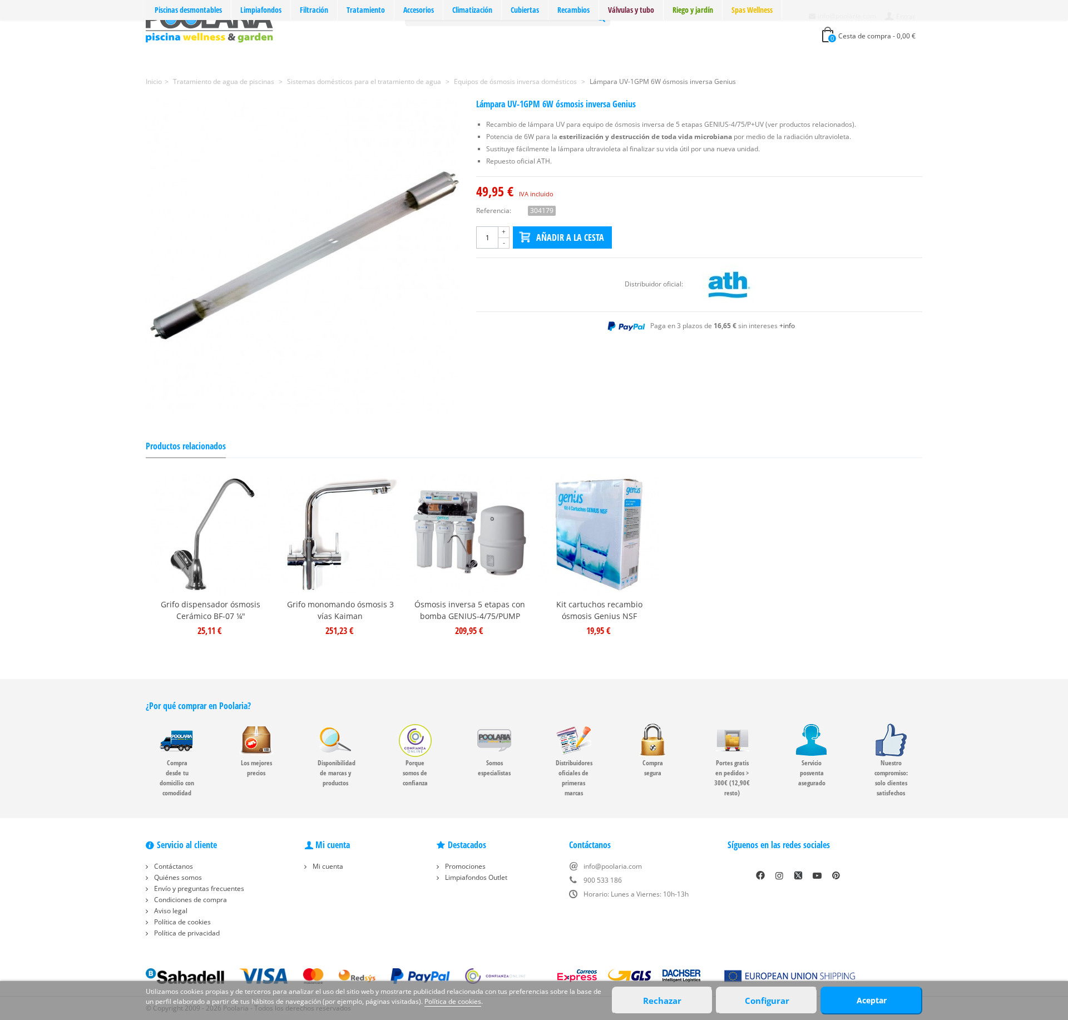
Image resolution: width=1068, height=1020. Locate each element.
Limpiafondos (260, 9)
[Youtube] (817, 875)
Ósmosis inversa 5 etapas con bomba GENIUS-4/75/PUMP (469, 610)
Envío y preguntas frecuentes (198, 888)
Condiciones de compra (189, 899)
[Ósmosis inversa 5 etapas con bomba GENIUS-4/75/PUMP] (470, 534)
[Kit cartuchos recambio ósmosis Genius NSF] (599, 534)
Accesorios (418, 9)
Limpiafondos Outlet (475, 877)
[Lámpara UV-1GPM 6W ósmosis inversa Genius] (302, 256)
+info (787, 325)
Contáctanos (172, 866)
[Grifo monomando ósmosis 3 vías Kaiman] (340, 534)
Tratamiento (366, 9)
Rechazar (662, 1000)
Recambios (573, 9)
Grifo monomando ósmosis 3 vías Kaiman (340, 610)
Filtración (314, 9)
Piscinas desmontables (188, 9)
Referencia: (493, 210)
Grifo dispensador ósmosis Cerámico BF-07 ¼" (210, 610)
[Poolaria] (209, 24)
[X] (798, 875)
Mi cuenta (327, 866)
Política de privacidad (186, 933)
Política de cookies (181, 922)
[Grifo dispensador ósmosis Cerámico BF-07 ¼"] (210, 534)
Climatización (472, 9)
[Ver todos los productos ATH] (729, 284)
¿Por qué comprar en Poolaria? (198, 706)
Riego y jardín (693, 9)
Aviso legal (169, 910)
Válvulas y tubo (631, 9)
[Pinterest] (836, 875)
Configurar (767, 1000)
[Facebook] (760, 875)
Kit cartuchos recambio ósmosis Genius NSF (599, 610)
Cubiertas (525, 9)
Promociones (464, 866)
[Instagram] (779, 875)
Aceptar (872, 1000)
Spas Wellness (752, 9)
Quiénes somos (177, 877)
